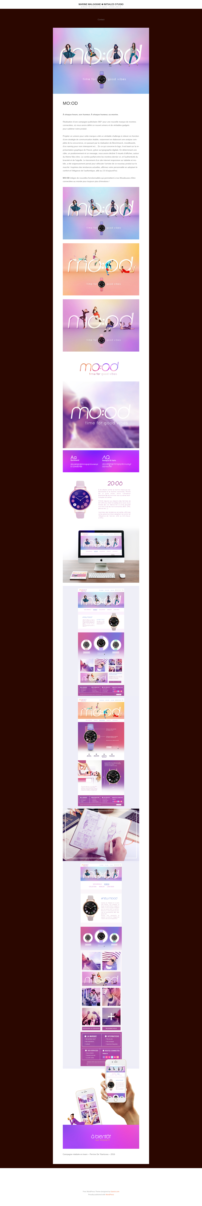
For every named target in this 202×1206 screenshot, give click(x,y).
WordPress (110, 1195)
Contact (101, 19)
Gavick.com (115, 1192)
